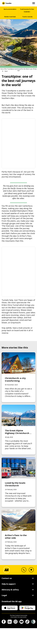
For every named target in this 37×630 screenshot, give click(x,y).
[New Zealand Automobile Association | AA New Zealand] (7, 3)
